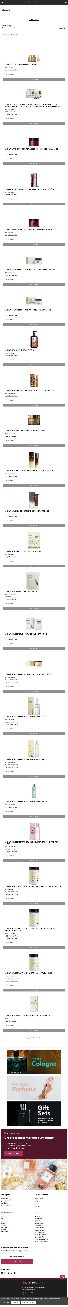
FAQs (36, 1222)
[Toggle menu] (2, 2)
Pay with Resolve (6, 1205)
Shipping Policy (39, 1230)
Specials (3, 1229)
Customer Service (40, 1232)
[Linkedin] (2, 1273)
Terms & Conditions (41, 1238)
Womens (4, 1220)
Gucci (36, 1200)
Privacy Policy (39, 1236)
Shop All (3, 1216)
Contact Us (38, 1218)
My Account (4, 1198)
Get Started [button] (14, 1153)
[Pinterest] (9, 1273)
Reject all (15, 1302)
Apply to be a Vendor (41, 1240)
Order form (4, 1204)
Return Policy (39, 1224)
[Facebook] (15, 1273)
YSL (36, 1204)
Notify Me (4, 1202)
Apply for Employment (41, 1241)
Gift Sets (4, 1224)
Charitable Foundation (41, 1234)
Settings (6, 1302)
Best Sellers (4, 1227)
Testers (3, 1225)
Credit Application (6, 1200)
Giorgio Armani (39, 1198)
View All (37, 1207)
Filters (61, 28)
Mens (2, 1218)
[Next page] (42, 1037)
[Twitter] (12, 1273)
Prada (36, 1202)
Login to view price (11, 70)
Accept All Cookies (28, 1302)
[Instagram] (5, 1273)
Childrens (4, 1222)
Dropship (37, 1220)
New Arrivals (4, 1231)
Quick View (34, 79)
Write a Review (39, 1227)
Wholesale (38, 1225)
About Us (37, 1216)
